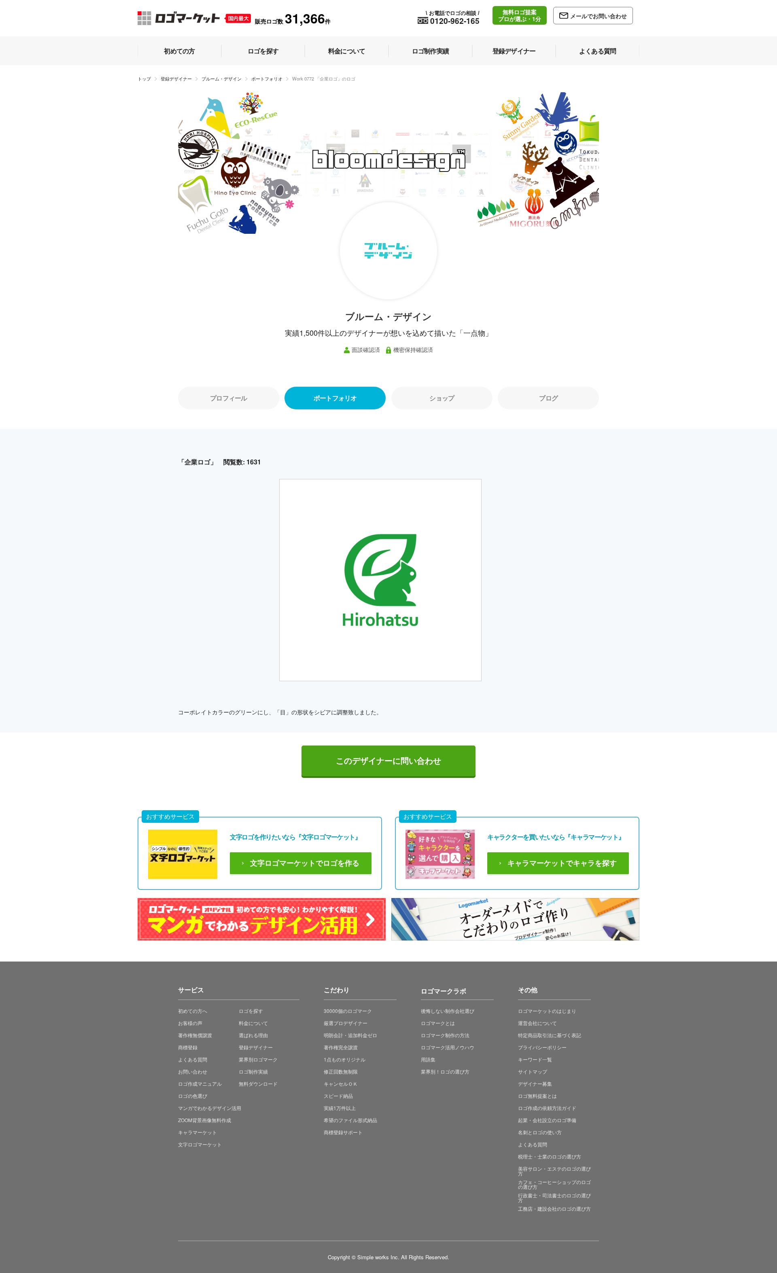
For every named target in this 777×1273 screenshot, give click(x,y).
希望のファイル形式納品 (350, 1119)
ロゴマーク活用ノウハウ (447, 1047)
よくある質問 (192, 1059)
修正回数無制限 (341, 1071)
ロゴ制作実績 (253, 1071)
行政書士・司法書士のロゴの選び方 (554, 1197)
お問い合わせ (192, 1071)
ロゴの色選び (192, 1095)
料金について (253, 1022)
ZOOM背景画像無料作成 (204, 1119)
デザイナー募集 (535, 1083)
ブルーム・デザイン (222, 78)
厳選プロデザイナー (345, 1022)
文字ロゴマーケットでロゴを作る (304, 863)
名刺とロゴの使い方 (540, 1132)
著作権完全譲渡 (341, 1047)
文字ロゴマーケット (200, 1144)
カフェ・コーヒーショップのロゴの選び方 (554, 1184)
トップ (144, 78)
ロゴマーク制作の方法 (445, 1035)
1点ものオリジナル (344, 1059)
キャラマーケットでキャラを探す (562, 863)
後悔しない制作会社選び (447, 1010)
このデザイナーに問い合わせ (388, 760)
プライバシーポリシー (542, 1047)
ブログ (548, 397)
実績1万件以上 (340, 1107)
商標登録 (187, 1047)
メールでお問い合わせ (598, 16)
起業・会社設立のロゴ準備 (547, 1119)
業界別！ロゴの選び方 (445, 1071)
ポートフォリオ (266, 78)
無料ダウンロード (258, 1083)
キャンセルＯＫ (341, 1083)
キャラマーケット (197, 1132)
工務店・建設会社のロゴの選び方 (554, 1208)
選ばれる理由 (253, 1035)
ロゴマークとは (438, 1022)
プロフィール (228, 397)
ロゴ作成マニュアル (200, 1083)
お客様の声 (190, 1022)
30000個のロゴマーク (348, 1010)
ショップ (441, 397)
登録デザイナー (176, 78)
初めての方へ (192, 1010)
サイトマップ (532, 1071)
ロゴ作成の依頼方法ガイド (547, 1107)
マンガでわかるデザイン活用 (209, 1107)
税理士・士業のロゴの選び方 (549, 1156)
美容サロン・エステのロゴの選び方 (554, 1171)
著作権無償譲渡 (195, 1035)
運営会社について (537, 1022)
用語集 (428, 1059)
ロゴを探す (251, 1010)
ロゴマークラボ (443, 989)
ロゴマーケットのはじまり (547, 1010)
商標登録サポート (343, 1132)
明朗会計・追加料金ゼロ (350, 1035)
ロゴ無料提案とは (537, 1095)
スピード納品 (338, 1095)
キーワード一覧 (535, 1059)
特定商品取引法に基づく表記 (549, 1035)
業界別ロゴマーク (258, 1059)
